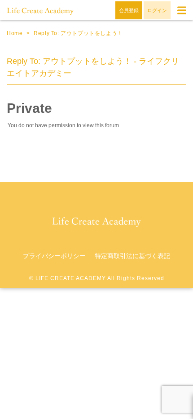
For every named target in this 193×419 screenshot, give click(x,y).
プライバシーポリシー (54, 255)
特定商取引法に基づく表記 (132, 255)
